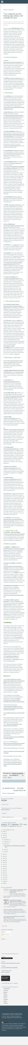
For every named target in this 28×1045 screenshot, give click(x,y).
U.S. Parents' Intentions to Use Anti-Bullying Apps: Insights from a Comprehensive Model (14, 681)
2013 (4, 873)
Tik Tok (5, 997)
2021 (4, 856)
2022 (4, 854)
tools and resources (19, 372)
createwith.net (7, 988)
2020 (4, 858)
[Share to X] (7, 777)
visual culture (18, 826)
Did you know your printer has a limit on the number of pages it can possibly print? (18, 891)
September (6, 841)
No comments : (14, 775)
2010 (4, 879)
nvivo (5, 826)
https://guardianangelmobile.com (10, 448)
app (15, 256)
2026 (4, 831)
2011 (4, 877)
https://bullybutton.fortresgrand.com (11, 381)
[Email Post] (22, 775)
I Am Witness (15, 659)
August (6, 843)
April (5, 851)
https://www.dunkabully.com (11, 418)
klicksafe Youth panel (16, 163)
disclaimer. (4, 1030)
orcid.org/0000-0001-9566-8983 (10, 967)
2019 (4, 860)
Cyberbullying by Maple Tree (12, 656)
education (15, 824)
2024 (4, 835)
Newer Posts (10, 788)
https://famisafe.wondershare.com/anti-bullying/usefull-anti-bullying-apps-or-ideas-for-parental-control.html (13, 708)
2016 (4, 866)
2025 (4, 833)
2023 (4, 837)
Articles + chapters (5, 972)
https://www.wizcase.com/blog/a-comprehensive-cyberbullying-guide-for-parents (12, 764)
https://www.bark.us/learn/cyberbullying (12, 62)
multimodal (12, 826)
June (5, 849)
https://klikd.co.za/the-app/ (15, 204)
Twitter (5, 1001)
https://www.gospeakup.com (11, 468)
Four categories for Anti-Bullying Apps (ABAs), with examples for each (13, 16)
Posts (4, 931)
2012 (4, 875)
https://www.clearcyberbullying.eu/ (12, 145)
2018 (4, 862)
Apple (4, 322)
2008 (4, 883)
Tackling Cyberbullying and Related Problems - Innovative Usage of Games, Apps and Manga (13, 700)
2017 (4, 864)
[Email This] (3, 777)
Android (19, 320)
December (6, 839)
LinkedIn (6, 1003)
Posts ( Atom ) (11, 793)
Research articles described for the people (10, 963)
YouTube (6, 995)
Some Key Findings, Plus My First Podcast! (13, 909)
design (25, 824)
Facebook (6, 999)
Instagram (6, 990)
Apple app (16, 244)
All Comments (6, 934)
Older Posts (18, 790)
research (4, 824)
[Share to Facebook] (9, 777)
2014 (4, 870)
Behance (5, 992)
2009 (4, 881)
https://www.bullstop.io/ (15, 78)
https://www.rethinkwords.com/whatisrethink (15, 534)
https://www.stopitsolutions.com (12, 479)
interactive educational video (11, 278)
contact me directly (18, 637)
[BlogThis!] (5, 777)
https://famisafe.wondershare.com (16, 429)
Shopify (5, 993)
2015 (4, 868)
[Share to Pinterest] (10, 777)
